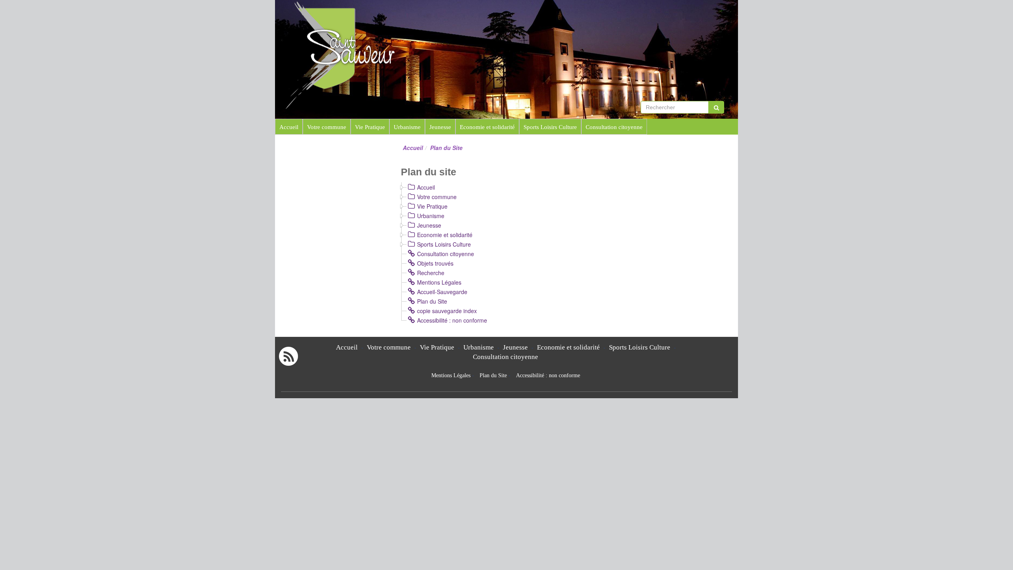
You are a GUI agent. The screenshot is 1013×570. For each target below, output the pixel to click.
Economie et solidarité (487, 127)
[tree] (564, 253)
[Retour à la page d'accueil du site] (319, 54)
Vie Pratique (370, 127)
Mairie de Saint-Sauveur (467, 16)
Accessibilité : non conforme (452, 320)
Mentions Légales (439, 282)
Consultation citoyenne (614, 127)
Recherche (430, 273)
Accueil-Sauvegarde (442, 292)
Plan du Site (432, 301)
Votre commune (326, 127)
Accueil (288, 127)
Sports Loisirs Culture (550, 127)
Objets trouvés (435, 263)
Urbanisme (407, 127)
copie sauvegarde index (447, 311)
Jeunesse (440, 127)
